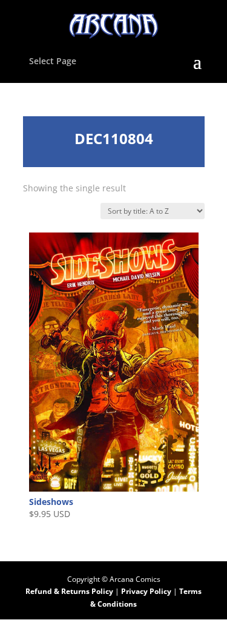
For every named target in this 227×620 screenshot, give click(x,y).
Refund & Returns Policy (69, 591)
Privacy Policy (147, 591)
